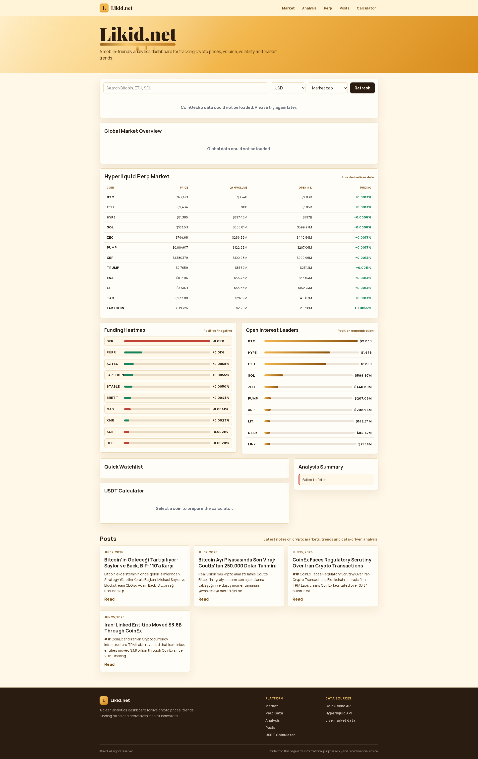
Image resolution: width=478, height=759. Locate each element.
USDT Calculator (280, 734)
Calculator (366, 8)
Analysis (309, 8)
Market (288, 8)
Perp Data (274, 713)
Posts (344, 8)
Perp (328, 8)
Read (109, 599)
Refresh (362, 88)
